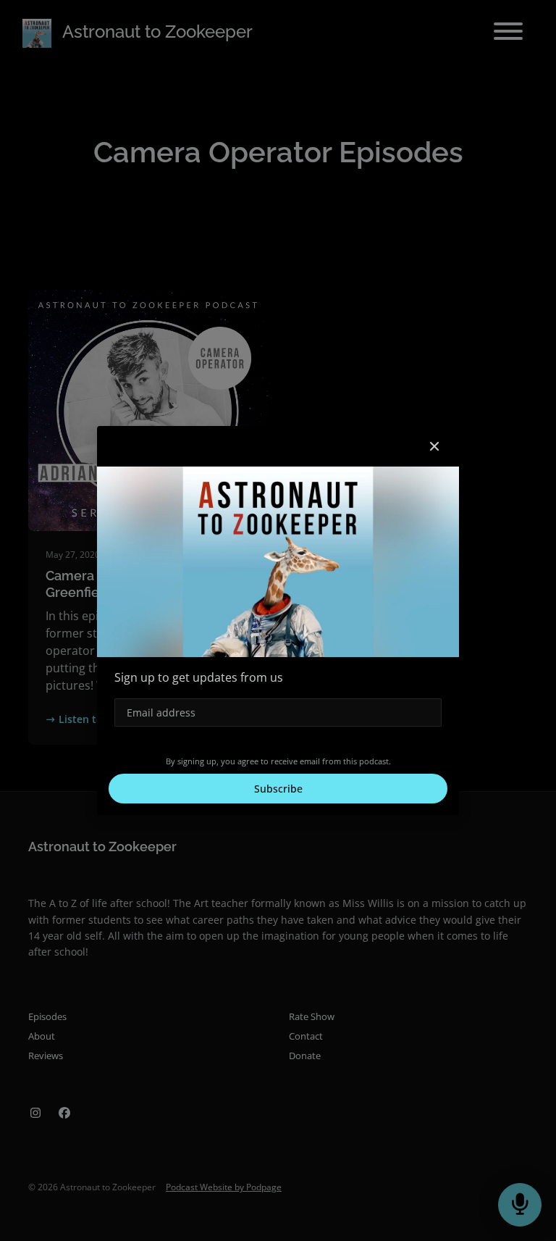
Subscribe (278, 788)
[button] (434, 446)
